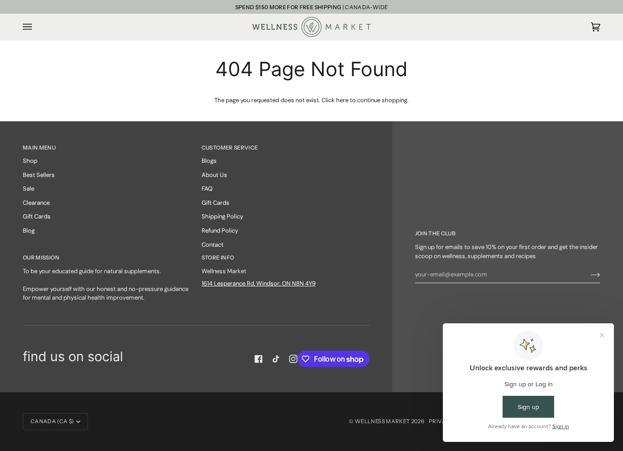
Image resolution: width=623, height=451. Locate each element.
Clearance (36, 203)
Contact (212, 245)
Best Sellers (39, 175)
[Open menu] (36, 27)
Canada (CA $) (52, 421)
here (342, 100)
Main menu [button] (39, 148)
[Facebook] (258, 359)
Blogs (209, 161)
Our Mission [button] (41, 257)
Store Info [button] (218, 257)
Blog (29, 230)
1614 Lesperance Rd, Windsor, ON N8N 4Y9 (259, 283)
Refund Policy (220, 230)
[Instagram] (293, 359)
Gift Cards (37, 216)
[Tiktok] (276, 359)
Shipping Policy (222, 216)
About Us (214, 175)
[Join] (588, 274)
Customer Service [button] (230, 148)
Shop (30, 161)
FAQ (207, 188)
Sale (28, 188)
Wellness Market (383, 421)
